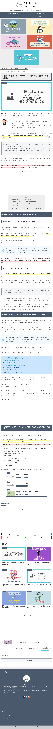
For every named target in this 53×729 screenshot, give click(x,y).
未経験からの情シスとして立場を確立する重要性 (24, 201)
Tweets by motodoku (7, 704)
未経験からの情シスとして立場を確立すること (22, 199)
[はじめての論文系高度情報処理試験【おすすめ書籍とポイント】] (13, 42)
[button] (43, 537)
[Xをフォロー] (26, 697)
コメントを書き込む (26, 660)
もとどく (26, 684)
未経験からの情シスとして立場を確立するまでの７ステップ (25, 206)
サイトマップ (5, 718)
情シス (4, 506)
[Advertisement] (26, 182)
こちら (17, 689)
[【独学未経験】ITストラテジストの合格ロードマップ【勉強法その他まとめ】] (13, 26)
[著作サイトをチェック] (24, 697)
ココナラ (6, 694)
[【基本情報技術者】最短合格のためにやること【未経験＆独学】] (40, 26)
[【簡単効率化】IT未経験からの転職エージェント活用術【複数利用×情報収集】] (40, 42)
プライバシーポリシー (8, 715)
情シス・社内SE (6, 503)
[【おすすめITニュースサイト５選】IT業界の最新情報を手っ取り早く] (26, 57)
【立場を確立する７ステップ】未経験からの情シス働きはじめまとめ (27, 208)
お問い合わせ (5, 711)
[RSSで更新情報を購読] (29, 697)
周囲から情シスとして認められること (22, 203)
